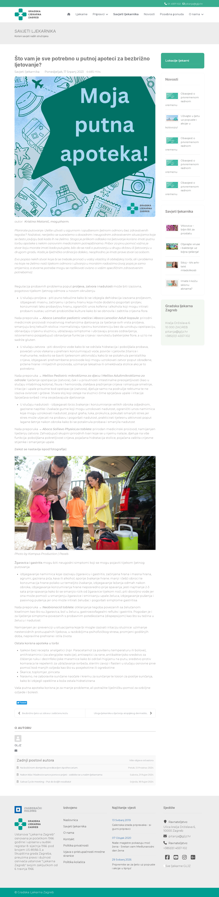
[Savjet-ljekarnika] (85, 146)
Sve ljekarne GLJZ (178, 866)
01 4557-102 (174, 3)
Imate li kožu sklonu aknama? (189, 284)
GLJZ (18, 745)
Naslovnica (70, 820)
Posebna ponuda (172, 14)
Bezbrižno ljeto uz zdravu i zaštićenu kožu (45, 713)
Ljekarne (81, 14)
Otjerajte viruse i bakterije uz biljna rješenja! (190, 248)
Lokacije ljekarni (177, 60)
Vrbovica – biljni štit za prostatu (188, 229)
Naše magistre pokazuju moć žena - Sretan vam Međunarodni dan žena (133, 846)
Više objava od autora (141, 760)
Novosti (149, 14)
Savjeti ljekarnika (126, 14)
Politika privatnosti (75, 845)
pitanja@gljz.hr (194, 3)
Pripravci (99, 14)
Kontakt (68, 839)
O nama (194, 14)
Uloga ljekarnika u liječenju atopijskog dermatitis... (121, 713)
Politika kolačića (74, 862)
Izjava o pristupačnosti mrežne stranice (84, 853)
